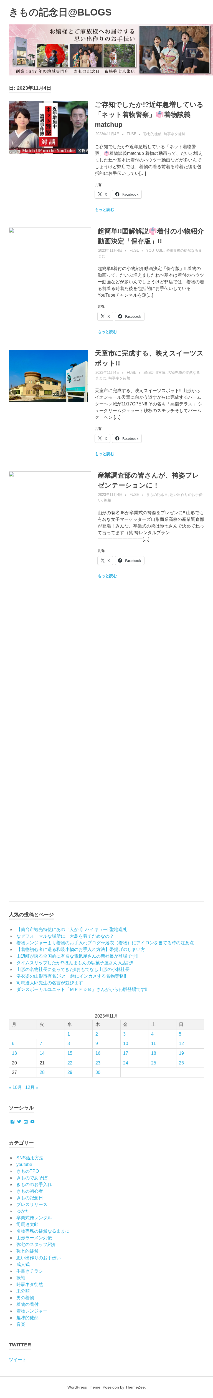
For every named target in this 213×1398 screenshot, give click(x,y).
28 (42, 1072)
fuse (131, 134)
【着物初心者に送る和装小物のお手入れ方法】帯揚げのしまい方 (80, 949)
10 (125, 1043)
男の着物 (25, 1297)
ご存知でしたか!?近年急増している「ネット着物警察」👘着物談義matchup (149, 114)
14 (42, 1053)
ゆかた (23, 1211)
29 (69, 1072)
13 (14, 1053)
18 (153, 1053)
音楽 (20, 1324)
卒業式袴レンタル (34, 1217)
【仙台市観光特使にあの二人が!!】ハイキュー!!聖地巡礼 (71, 929)
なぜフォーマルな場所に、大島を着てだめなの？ (65, 936)
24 (125, 1063)
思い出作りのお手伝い (38, 1257)
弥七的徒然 (152, 134)
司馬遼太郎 (27, 1224)
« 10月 (15, 1087)
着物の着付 (27, 1304)
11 (153, 1043)
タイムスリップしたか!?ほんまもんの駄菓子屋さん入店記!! (74, 962)
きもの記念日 (157, 495)
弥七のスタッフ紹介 (36, 1244)
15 (69, 1053)
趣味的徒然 (27, 1317)
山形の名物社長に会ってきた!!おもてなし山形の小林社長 (73, 969)
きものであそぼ (31, 1177)
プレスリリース (31, 1204)
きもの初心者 (29, 1191)
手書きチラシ (29, 1271)
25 (153, 1063)
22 (69, 1063)
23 (97, 1063)
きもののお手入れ (34, 1184)
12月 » (31, 1087)
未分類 (23, 1291)
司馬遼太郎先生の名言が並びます (49, 982)
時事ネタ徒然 (174, 134)
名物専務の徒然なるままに (43, 1231)
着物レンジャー (31, 1311)
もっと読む (104, 209)
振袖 (107, 500)
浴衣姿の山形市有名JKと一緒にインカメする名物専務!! (71, 976)
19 (181, 1053)
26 (181, 1063)
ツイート (18, 1359)
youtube (155, 250)
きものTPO (27, 1171)
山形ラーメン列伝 (34, 1237)
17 (125, 1053)
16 (97, 1053)
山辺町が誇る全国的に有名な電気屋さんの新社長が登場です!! (77, 956)
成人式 (23, 1264)
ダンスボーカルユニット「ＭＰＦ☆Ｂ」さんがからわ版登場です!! (81, 989)
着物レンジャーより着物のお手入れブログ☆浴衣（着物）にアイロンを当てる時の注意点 (105, 942)
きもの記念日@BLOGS (60, 12)
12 (181, 1043)
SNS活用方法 (154, 372)
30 (97, 1072)
